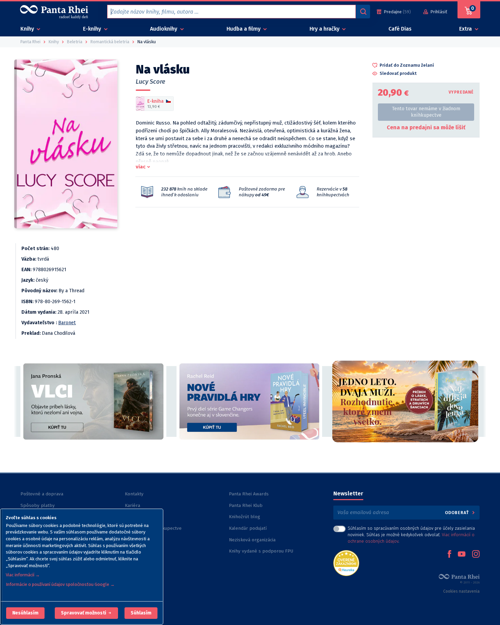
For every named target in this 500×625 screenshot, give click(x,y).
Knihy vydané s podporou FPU (261, 551)
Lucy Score (150, 81)
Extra (466, 29)
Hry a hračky (325, 29)
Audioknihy (164, 29)
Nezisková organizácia (252, 540)
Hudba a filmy (244, 29)
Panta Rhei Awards (249, 494)
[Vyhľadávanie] (363, 11)
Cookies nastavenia (461, 591)
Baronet (67, 323)
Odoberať (457, 512)
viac (141, 167)
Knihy (27, 29)
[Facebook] (449, 554)
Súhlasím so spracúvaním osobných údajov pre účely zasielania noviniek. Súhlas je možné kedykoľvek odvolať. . (411, 535)
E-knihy (92, 29)
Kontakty (134, 494)
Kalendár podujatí (248, 528)
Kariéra (132, 505)
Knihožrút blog (244, 517)
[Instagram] (476, 554)
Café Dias (400, 29)
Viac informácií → (23, 574)
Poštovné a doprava (41, 494)
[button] (25, 613)
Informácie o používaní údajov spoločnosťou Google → (60, 584)
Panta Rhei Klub (246, 505)
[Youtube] (461, 554)
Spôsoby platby (37, 505)
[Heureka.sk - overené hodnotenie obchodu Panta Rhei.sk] (346, 562)
